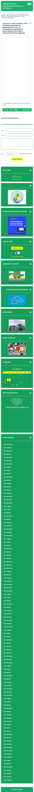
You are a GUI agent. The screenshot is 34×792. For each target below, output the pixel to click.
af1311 (4, 105)
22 (21, 382)
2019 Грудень (7, 724)
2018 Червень (8, 685)
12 (17, 14)
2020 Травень (8, 741)
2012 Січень (7, 470)
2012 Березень (8, 477)
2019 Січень (7, 702)
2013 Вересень (8, 529)
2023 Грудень (8, 780)
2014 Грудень (7, 571)
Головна (3, 14)
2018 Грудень (7, 698)
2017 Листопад (8, 662)
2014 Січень (7, 542)
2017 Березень (8, 640)
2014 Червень (8, 558)
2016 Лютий (7, 601)
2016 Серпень (8, 617)
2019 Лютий (7, 705)
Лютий (13, 14)
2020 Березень (8, 734)
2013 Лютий (7, 513)
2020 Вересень (8, 750)
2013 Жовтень (8, 532)
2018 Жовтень (8, 692)
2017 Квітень (7, 643)
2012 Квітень (7, 480)
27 (13, 385)
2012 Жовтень (8, 500)
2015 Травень (7, 578)
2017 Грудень (7, 666)
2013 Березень (8, 516)
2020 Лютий (7, 731)
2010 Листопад (8, 444)
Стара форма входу (17, 256)
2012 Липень (7, 490)
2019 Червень (8, 718)
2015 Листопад (8, 591)
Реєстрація (15, 179)
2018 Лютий (7, 672)
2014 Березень (8, 548)
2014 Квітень (7, 552)
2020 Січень (7, 728)
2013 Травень (7, 522)
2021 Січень (7, 760)
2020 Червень (8, 744)
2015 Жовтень (8, 588)
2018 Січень (7, 669)
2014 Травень (7, 555)
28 (17, 385)
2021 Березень (8, 767)
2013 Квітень (7, 519)
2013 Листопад (8, 535)
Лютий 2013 (17, 369)
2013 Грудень (7, 539)
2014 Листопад (8, 568)
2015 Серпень (8, 581)
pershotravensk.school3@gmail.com (17, 407)
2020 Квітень (7, 737)
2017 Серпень (8, 653)
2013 (8, 14)
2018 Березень (8, 676)
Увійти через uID (17, 248)
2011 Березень (8, 451)
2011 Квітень (7, 454)
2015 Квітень (7, 574)
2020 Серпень (8, 747)
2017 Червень (7, 649)
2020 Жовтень (8, 754)
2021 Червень (8, 777)
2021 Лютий (7, 763)
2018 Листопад (8, 695)
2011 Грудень (7, 467)
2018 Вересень (8, 689)
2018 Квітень (7, 679)
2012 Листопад (8, 503)
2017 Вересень (8, 656)
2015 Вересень (8, 584)
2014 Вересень (8, 561)
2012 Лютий (7, 473)
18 (5, 382)
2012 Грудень (7, 506)
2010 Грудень (8, 447)
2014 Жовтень (8, 565)
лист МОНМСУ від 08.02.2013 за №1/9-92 (15, 103)
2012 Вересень (8, 496)
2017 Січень (7, 633)
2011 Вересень (8, 457)
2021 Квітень (7, 770)
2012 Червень (8, 487)
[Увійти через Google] (18, 253)
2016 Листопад (8, 627)
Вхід (20, 179)
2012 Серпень (8, 493)
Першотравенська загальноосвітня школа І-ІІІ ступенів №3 (13, 6)
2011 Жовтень (8, 460)
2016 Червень (8, 614)
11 (5, 380)
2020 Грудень (8, 757)
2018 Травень (7, 682)
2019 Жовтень (8, 721)
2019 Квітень (7, 711)
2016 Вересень (8, 620)
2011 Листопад (8, 464)
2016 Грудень (7, 630)
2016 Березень (8, 604)
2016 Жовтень (8, 623)
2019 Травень (7, 715)
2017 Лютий (7, 636)
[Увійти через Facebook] (15, 253)
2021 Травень (7, 773)
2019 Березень (8, 708)
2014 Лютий (7, 545)
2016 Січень (7, 597)
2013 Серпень (8, 526)
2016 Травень (7, 610)
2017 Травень (7, 646)
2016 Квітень (7, 607)
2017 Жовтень (8, 659)
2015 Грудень (7, 594)
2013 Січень (7, 509)
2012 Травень (7, 483)
